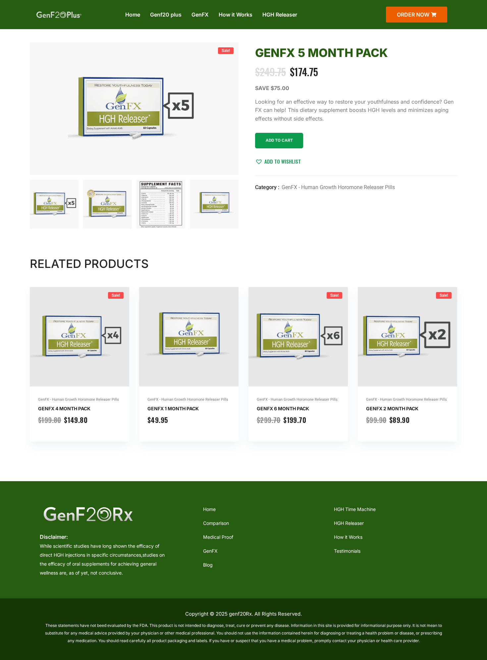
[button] (278, 161)
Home (132, 14)
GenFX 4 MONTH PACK (64, 408)
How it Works (235, 14)
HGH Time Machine (355, 509)
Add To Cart (279, 140)
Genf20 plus (166, 14)
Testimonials (347, 551)
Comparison (216, 523)
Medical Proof (218, 537)
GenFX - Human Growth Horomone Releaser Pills (338, 187)
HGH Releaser (279, 14)
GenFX (200, 14)
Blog (208, 565)
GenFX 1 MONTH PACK (173, 408)
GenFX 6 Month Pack (283, 408)
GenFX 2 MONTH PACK (392, 408)
